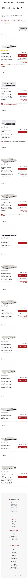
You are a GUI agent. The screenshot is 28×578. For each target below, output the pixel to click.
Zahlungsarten (14, 539)
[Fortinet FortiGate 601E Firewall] (9, 368)
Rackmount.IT (14, 561)
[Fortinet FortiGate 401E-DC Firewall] (9, 464)
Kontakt (14, 521)
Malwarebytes (14, 558)
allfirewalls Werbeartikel (14, 568)
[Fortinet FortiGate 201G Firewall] (9, 298)
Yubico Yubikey (14, 567)
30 (22, 30)
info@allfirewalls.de (14, 513)
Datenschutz (14, 536)
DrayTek (14, 552)
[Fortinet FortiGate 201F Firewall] (9, 157)
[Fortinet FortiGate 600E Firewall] (9, 334)
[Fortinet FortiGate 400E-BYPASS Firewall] (9, 230)
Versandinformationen (14, 537)
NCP (14, 559)
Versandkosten (24, 575)
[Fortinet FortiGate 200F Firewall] (9, 192)
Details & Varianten (22, 55)
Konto (14, 524)
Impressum (14, 533)
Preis (23, 28)
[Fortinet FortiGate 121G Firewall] (9, 120)
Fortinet (14, 555)
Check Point (14, 551)
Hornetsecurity (14, 557)
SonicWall (14, 562)
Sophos (14, 564)
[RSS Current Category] (9, 23)
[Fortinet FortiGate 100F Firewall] (9, 43)
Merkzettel (14, 526)
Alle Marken (14, 548)
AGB (14, 534)
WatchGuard (14, 565)
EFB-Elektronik (14, 554)
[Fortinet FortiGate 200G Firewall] (9, 263)
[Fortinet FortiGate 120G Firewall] (9, 81)
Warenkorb (14, 523)
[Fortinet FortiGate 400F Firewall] (9, 405)
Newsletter (14, 540)
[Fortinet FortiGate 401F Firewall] (9, 435)
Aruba (14, 549)
